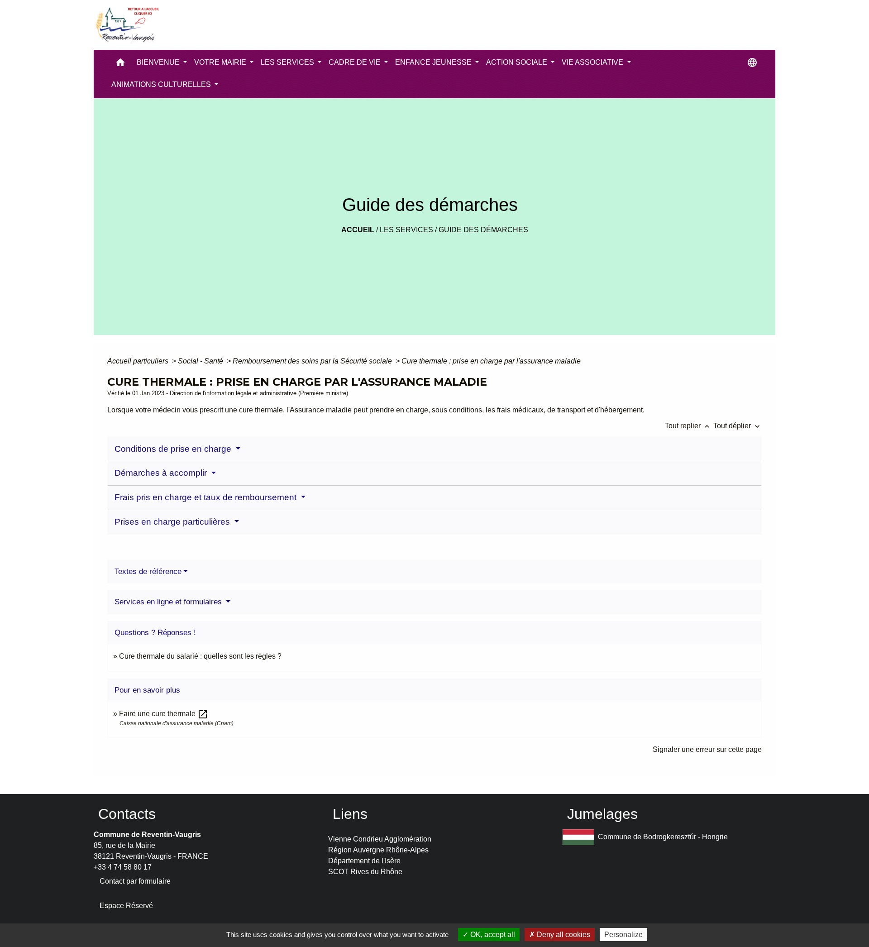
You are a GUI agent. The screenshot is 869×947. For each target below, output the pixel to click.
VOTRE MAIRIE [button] (221, 62)
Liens (350, 814)
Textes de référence (148, 571)
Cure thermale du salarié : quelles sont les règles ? (200, 656)
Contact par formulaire (135, 881)
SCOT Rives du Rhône (365, 871)
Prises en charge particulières (173, 521)
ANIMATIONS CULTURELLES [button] (162, 84)
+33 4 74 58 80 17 (123, 867)
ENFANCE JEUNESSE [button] (434, 62)
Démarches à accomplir (162, 473)
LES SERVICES (406, 230)
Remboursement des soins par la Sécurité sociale (313, 361)
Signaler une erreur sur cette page (707, 749)
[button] (120, 64)
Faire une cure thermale (163, 713)
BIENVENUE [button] (159, 62)
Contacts (127, 814)
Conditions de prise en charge (174, 449)
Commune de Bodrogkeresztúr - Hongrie (663, 837)
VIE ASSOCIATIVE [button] (593, 62)
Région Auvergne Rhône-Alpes (378, 850)
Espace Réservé (126, 905)
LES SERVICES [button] (288, 62)
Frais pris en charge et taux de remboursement (207, 497)
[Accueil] (127, 25)
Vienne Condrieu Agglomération (379, 839)
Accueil (357, 230)
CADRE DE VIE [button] (355, 62)
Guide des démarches (483, 230)
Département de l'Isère (364, 861)
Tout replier (688, 426)
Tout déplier (737, 426)
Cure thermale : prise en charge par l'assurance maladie (491, 361)
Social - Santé (201, 361)
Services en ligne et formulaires (169, 602)
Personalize (623, 934)
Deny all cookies (562, 934)
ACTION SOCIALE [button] (517, 62)
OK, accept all (491, 934)
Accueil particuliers (138, 361)
